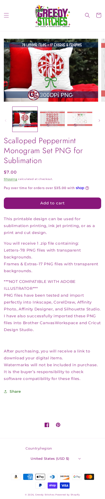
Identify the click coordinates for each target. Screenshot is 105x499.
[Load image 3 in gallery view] (79, 119)
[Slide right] (99, 120)
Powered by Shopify (67, 494)
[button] (6, 15)
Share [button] (15, 391)
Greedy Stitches (45, 494)
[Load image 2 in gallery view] (52, 119)
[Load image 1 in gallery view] (24, 119)
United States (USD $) (50, 458)
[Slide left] (5, 120)
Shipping (10, 179)
